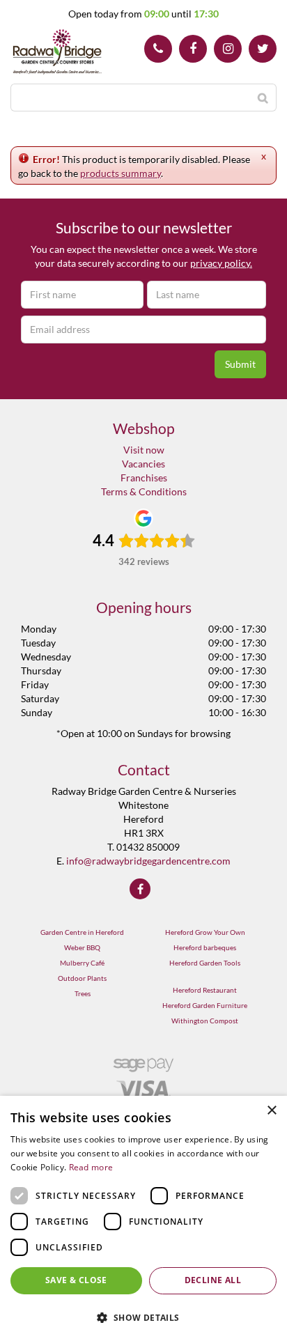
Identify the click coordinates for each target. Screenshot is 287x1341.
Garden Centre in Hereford (82, 932)
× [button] (271, 1111)
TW (263, 49)
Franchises (144, 477)
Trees (83, 993)
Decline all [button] (213, 1280)
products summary (120, 173)
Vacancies (143, 464)
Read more (91, 1167)
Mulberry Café (82, 963)
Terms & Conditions (144, 491)
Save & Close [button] (76, 1280)
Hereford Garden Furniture (204, 1005)
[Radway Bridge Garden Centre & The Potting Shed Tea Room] (57, 52)
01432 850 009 (158, 49)
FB (193, 49)
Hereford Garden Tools (204, 963)
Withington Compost (204, 1020)
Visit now (143, 450)
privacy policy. (221, 263)
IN (228, 49)
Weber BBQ (82, 947)
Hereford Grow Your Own (205, 932)
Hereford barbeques (204, 947)
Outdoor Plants (82, 978)
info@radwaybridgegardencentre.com (148, 861)
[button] (143, 1317)
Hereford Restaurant (205, 990)
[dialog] (143, 1218)
